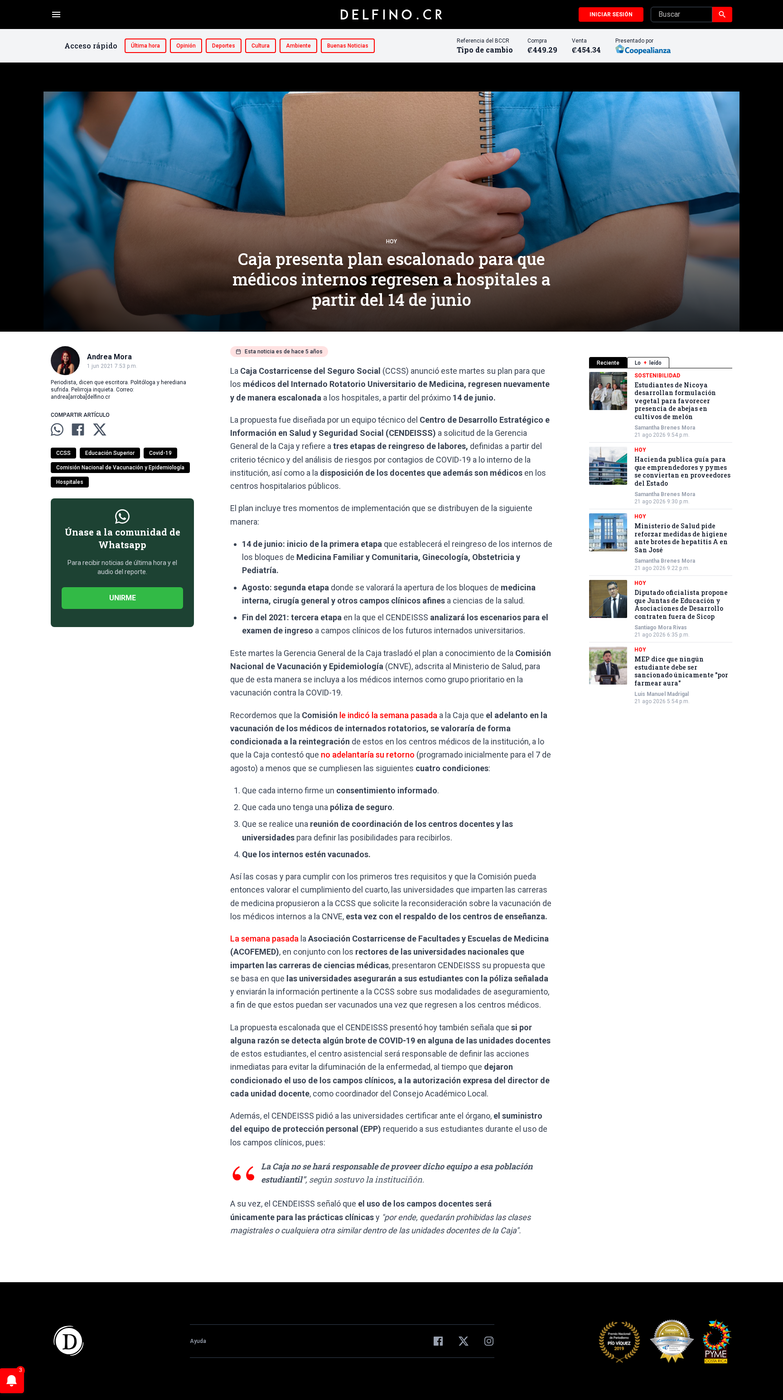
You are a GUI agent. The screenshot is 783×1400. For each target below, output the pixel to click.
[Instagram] (488, 1341)
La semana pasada (264, 938)
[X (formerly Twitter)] (463, 1341)
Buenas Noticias (347, 46)
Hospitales (69, 482)
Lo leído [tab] (648, 363)
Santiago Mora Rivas (660, 628)
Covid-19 (160, 453)
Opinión (186, 46)
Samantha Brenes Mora (664, 428)
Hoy (391, 241)
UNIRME (122, 598)
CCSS (63, 453)
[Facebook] (438, 1341)
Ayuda (198, 1341)
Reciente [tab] (608, 363)
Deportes (223, 46)
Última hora (145, 46)
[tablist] (660, 362)
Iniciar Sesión (611, 14)
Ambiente (298, 46)
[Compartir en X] (99, 429)
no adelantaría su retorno (368, 754)
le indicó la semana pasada (388, 715)
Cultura (260, 46)
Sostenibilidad (657, 375)
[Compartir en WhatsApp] (57, 429)
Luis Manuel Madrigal (661, 694)
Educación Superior (110, 453)
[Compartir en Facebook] (78, 429)
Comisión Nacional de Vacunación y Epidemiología (120, 467)
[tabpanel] (660, 538)
